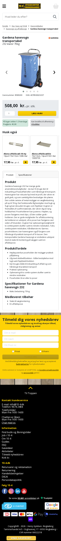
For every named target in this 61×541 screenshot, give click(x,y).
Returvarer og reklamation (17, 467)
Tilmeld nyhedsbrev (13, 454)
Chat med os (9, 422)
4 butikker (35, 124)
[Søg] (54, 16)
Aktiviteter (7, 451)
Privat (17, 351)
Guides (5, 441)
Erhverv (45, 351)
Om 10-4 (6, 438)
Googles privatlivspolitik (49, 370)
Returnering (8, 470)
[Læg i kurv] (25, 162)
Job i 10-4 (7, 435)
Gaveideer (7, 448)
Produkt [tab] (9, 175)
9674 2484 (17, 406)
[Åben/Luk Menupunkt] (4, 6)
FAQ (4, 445)
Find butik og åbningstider (16, 432)
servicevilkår (29, 373)
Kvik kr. (6, 457)
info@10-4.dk (17, 404)
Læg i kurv (37, 113)
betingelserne (22, 364)
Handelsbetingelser (13, 473)
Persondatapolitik (12, 480)
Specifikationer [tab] (25, 175)
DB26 (5, 476)
